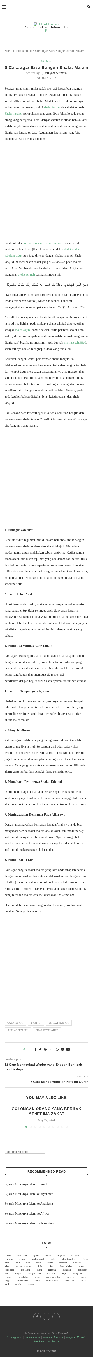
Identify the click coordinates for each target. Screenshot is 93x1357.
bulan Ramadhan (68, 1259)
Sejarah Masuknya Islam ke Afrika (27, 1213)
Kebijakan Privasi (75, 1337)
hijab (39, 1266)
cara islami (15, 1022)
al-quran (61, 1255)
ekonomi (63, 1262)
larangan (17, 1273)
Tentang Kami (15, 1337)
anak (53, 1259)
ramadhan (71, 1277)
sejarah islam (22, 1280)
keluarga (52, 1270)
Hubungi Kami (32, 1337)
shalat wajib (22, 330)
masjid (64, 1273)
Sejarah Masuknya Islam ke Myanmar (29, 1194)
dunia (38, 1262)
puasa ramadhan (53, 1277)
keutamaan (66, 1270)
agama (36, 1255)
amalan (22, 1259)
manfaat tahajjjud (75, 342)
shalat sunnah (17, 1030)
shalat (36, 1022)
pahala (9, 1277)
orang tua (77, 1273)
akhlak (48, 1255)
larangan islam (34, 1273)
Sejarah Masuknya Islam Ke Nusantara (29, 1223)
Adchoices (53, 1341)
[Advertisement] (46, 192)
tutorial (18, 1284)
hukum (51, 1266)
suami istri (69, 1280)
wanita (31, 1284)
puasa (37, 1277)
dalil (18, 1262)
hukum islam (66, 1266)
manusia (51, 1273)
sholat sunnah (26, 274)
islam (39, 1270)
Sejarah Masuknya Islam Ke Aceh (26, 1184)
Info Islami (22, 51)
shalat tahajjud (47, 1030)
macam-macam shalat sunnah (42, 243)
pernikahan (23, 1277)
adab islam (22, 1255)
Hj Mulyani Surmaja (53, 73)
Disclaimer (40, 1341)
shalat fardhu (52, 107)
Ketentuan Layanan (52, 1337)
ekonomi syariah (23, 1266)
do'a (28, 1262)
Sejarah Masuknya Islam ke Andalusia (29, 1203)
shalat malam (59, 1022)
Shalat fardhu (13, 113)
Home (8, 51)
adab (9, 1255)
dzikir (50, 1262)
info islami (25, 1270)
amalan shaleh (38, 1259)
